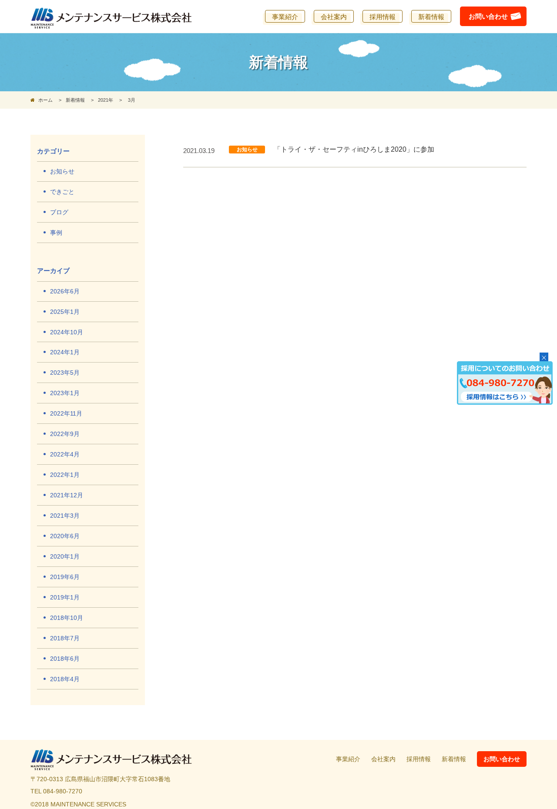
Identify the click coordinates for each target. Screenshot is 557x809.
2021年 (105, 100)
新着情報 (75, 100)
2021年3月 (65, 515)
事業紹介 (348, 759)
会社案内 (383, 759)
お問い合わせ (501, 759)
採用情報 (418, 759)
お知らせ (247, 149)
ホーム (45, 100)
